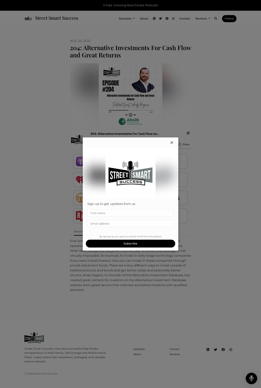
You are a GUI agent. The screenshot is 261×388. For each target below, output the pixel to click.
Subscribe (130, 243)
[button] (172, 142)
